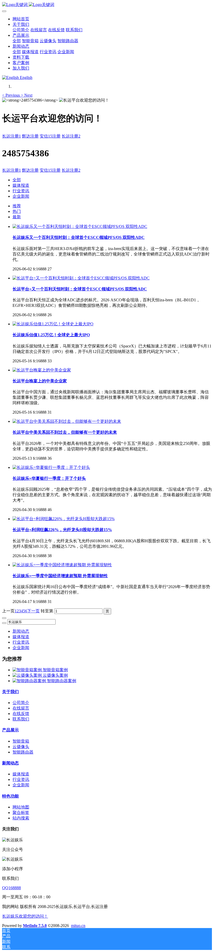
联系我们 (21, 719)
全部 (17, 41)
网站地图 (21, 807)
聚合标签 (21, 812)
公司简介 (21, 702)
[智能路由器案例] (30, 681)
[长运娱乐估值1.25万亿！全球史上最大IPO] (53, 324)
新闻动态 (21, 631)
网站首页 (21, 19)
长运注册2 (71, 136)
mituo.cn (78, 925)
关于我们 (10, 691)
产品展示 (10, 730)
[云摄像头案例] (28, 675)
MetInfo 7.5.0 (35, 925)
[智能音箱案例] (28, 670)
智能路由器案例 (61, 681)
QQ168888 (11, 888)
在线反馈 (21, 713)
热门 (17, 211)
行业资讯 (21, 191)
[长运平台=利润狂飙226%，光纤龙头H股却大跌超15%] (64, 519)
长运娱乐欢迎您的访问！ (25, 916)
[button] (11, 95)
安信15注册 (50, 136)
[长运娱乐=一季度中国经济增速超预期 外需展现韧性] (62, 565)
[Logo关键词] (107, 5)
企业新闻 (21, 196)
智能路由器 (23, 752)
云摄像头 (21, 746)
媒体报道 (21, 185)
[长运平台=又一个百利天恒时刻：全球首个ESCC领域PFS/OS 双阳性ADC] (81, 278)
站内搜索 (21, 818)
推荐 (17, 206)
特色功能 (10, 796)
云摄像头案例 (55, 675)
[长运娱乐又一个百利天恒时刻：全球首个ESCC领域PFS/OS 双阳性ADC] (80, 226)
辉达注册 (30, 136)
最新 (17, 217)
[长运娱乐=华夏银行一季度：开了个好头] (51, 467)
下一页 (33, 611)
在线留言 (21, 708)
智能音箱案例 (55, 670)
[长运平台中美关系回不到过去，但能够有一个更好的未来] (67, 421)
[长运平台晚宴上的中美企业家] (42, 370)
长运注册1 (11, 136)
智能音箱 (21, 741)
